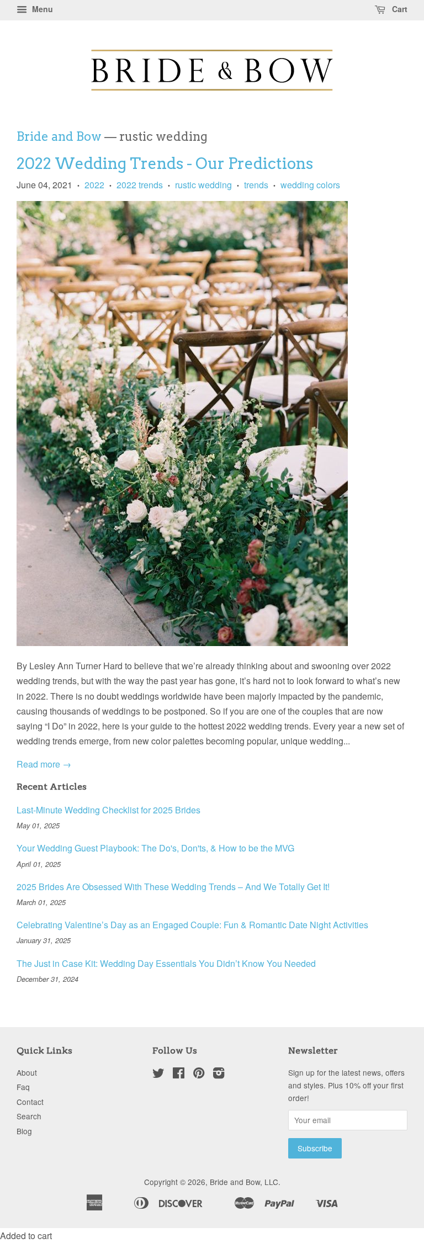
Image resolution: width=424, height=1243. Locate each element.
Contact (30, 1101)
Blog (24, 1130)
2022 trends (139, 184)
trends (256, 184)
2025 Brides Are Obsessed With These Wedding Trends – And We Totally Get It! (173, 886)
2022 (94, 184)
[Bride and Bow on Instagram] (219, 1074)
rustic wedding (203, 184)
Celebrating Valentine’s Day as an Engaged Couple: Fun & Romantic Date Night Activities (192, 924)
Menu (41, 8)
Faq (23, 1086)
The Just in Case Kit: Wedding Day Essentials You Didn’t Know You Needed (166, 963)
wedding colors (310, 184)
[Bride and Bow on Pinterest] (199, 1074)
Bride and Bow (59, 136)
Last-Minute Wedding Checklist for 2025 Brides (108, 809)
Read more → (44, 764)
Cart (398, 8)
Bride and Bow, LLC (244, 1181)
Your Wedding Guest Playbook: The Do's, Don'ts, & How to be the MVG (155, 848)
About (27, 1072)
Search (29, 1116)
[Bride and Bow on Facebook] (178, 1074)
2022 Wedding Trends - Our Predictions (165, 163)
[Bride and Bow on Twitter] (158, 1074)
